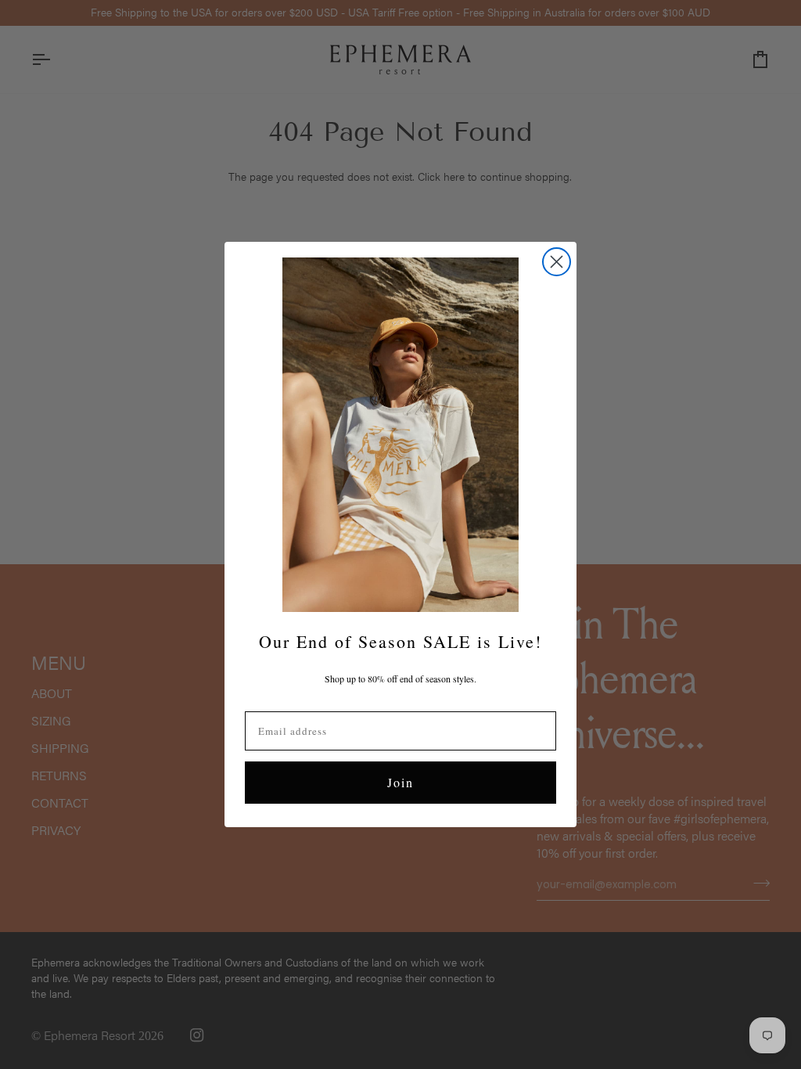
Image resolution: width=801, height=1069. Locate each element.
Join (400, 782)
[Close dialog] (556, 261)
